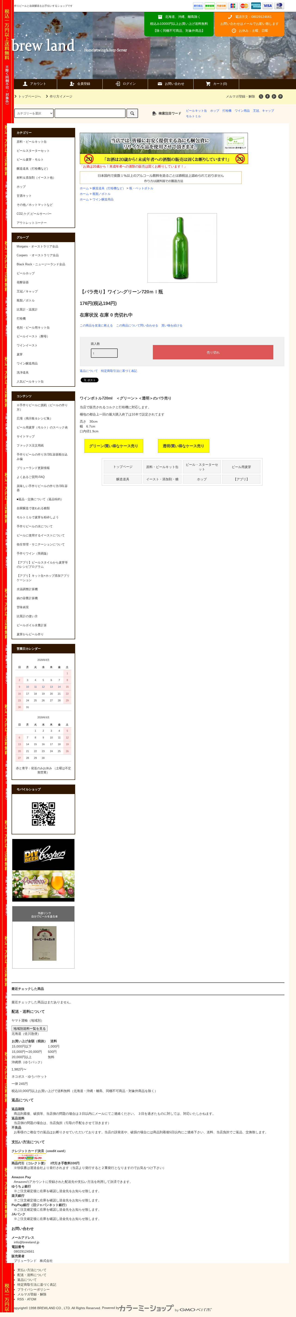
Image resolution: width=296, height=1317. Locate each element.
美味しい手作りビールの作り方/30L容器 (42, 488)
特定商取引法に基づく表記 (119, 371)
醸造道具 (122, 479)
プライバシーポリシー (33, 1289)
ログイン (129, 83)
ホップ (214, 110)
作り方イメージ (61, 96)
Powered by (110, 1308)
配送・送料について (31, 1275)
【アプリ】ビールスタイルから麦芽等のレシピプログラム (42, 565)
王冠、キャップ (263, 110)
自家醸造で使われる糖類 (33, 508)
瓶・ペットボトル (141, 188)
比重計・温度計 (27, 309)
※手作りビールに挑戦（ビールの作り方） (42, 407)
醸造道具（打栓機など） (109, 188)
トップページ (123, 467)
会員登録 (83, 83)
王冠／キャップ (27, 291)
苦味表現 (23, 607)
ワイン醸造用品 (103, 199)
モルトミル (193, 116)
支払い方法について (31, 1270)
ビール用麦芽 (241, 466)
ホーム (84, 188)
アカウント (38, 83)
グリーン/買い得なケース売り (113, 446)
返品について (89, 371)
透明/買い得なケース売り (183, 446)
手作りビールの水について (35, 526)
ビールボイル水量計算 (32, 625)
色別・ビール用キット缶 (33, 327)
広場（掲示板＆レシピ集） (35, 418)
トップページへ (29, 96)
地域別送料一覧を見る (29, 1028)
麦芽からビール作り (30, 634)
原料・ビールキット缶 (162, 466)
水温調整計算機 (27, 589)
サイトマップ (26, 436)
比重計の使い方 (27, 616)
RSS (20, 1299)
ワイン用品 (242, 110)
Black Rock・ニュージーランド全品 (41, 264)
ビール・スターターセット (202, 466)
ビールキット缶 (196, 110)
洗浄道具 (23, 372)
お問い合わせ (174, 83)
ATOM (31, 1299)
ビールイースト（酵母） (33, 336)
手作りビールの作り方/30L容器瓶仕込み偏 (42, 457)
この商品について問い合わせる (137, 325)
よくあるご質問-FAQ (31, 477)
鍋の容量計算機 (27, 598)
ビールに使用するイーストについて (41, 535)
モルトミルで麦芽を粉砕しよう (38, 517)
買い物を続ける (171, 325)
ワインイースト (27, 345)
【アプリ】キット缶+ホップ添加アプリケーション (43, 578)
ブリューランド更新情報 (33, 468)
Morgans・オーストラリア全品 (37, 246)
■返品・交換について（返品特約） (40, 499)
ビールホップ (26, 273)
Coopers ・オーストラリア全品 (38, 255)
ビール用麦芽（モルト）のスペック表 (42, 427)
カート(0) (220, 83)
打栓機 (226, 110)
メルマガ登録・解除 (240, 96)
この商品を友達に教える (96, 325)
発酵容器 (23, 282)
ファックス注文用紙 (30, 445)
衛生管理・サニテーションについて (41, 544)
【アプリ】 (241, 479)
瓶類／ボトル (101, 194)
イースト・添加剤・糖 (162, 479)
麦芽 (20, 354)
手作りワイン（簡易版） (33, 553)
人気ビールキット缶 (30, 381)
